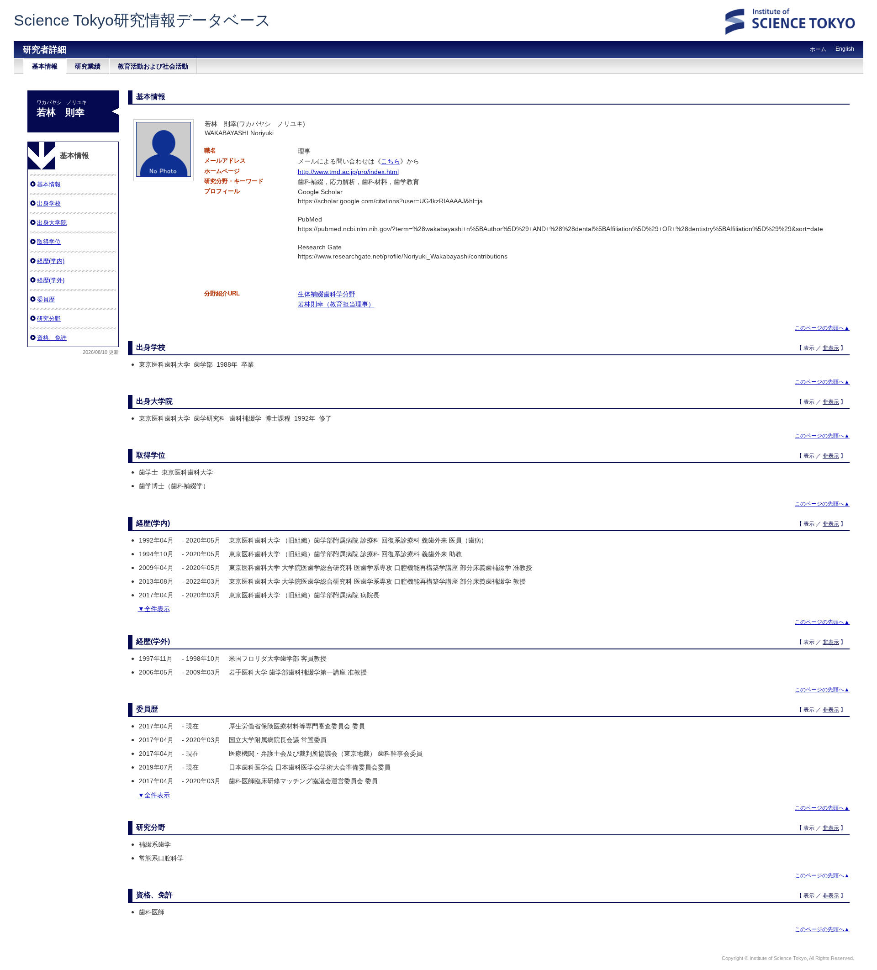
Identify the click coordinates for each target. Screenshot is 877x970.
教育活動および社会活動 (153, 66)
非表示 (831, 348)
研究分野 (49, 318)
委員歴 (46, 299)
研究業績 (87, 66)
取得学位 (49, 241)
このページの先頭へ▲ (822, 328)
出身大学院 (52, 222)
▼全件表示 (154, 608)
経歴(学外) (50, 280)
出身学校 (49, 203)
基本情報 (45, 66)
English (844, 49)
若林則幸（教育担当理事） (336, 304)
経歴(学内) (50, 261)
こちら (390, 161)
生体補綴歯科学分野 (326, 294)
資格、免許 (52, 337)
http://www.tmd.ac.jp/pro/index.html (348, 171)
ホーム (818, 49)
